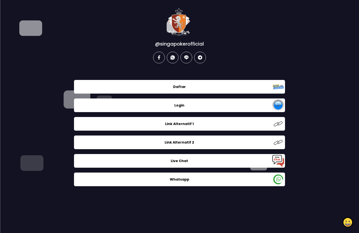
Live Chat (179, 160)
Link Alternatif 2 (179, 142)
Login (179, 105)
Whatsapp (179, 179)
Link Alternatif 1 (179, 123)
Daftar (179, 86)
